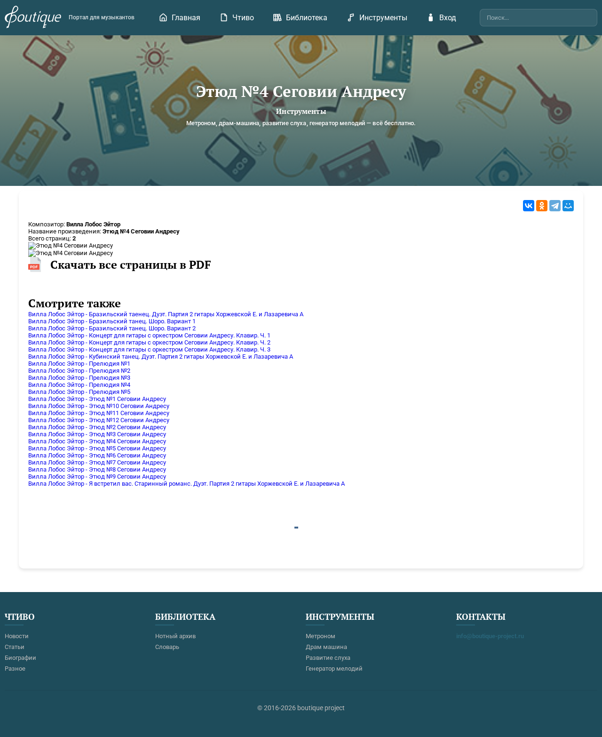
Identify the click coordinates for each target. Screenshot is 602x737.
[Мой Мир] (568, 205)
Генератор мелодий (334, 668)
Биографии (20, 657)
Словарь (167, 646)
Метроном (320, 636)
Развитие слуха (328, 657)
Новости (17, 636)
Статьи (14, 646)
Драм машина (326, 646)
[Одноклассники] (541, 205)
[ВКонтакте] (528, 205)
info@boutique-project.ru (490, 636)
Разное (15, 668)
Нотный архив (175, 636)
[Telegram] (555, 205)
